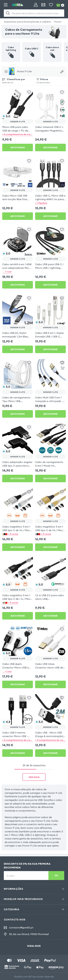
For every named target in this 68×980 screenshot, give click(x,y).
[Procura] (8, 13)
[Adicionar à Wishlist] (29, 92)
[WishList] (51, 5)
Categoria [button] (11, 909)
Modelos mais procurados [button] (23, 899)
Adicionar (17, 147)
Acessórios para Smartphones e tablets (27, 21)
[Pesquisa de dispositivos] (61, 71)
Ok (56, 875)
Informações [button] (13, 888)
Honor (58, 21)
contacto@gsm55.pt (21, 927)
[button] (17, 134)
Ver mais (34, 777)
